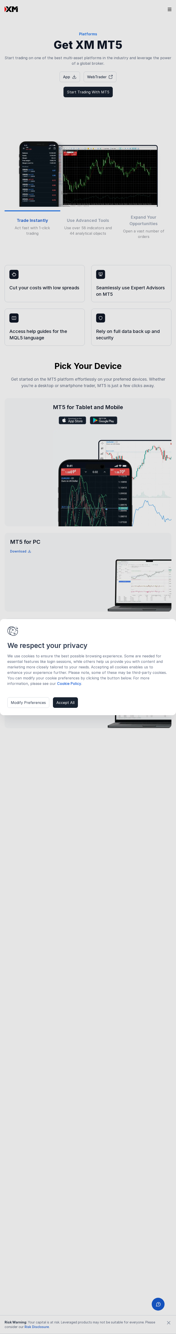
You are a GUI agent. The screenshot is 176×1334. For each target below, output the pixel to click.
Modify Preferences (28, 702)
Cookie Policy (69, 683)
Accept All (65, 702)
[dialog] (88, 667)
